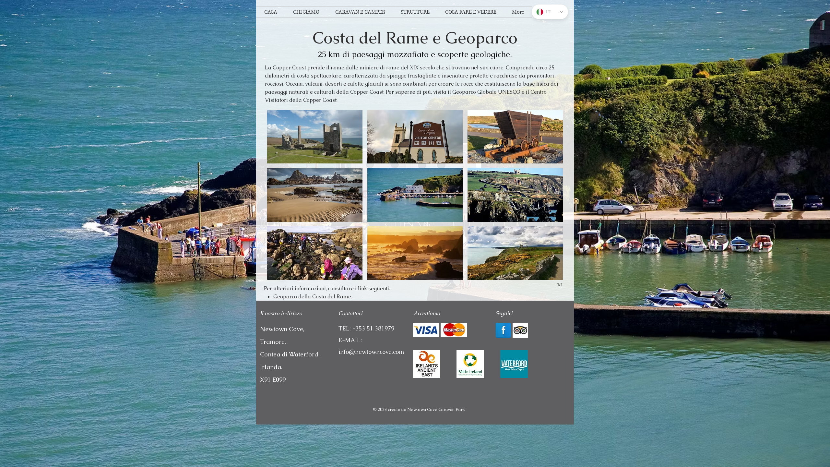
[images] (514, 364)
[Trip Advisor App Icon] (520, 330)
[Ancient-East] (426, 364)
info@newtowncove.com (371, 351)
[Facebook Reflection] (503, 330)
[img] (426, 330)
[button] (314, 136)
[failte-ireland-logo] (470, 364)
